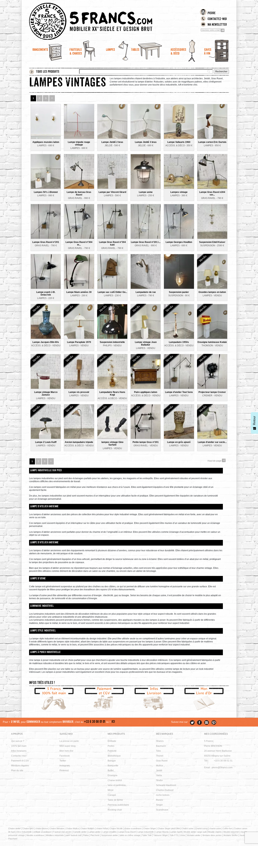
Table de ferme (115, 800)
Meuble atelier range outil (195, 832)
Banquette (113, 765)
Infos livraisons (18, 751)
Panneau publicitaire (118, 805)
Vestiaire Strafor (230, 835)
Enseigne (112, 775)
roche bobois (162, 795)
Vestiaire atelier (194, 835)
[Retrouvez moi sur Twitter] (192, 722)
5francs (160, 741)
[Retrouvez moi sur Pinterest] (213, 722)
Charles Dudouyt (164, 790)
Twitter (62, 760)
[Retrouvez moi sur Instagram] (206, 722)
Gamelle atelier (80, 832)
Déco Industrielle (24, 832)
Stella (159, 775)
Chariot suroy (201, 828)
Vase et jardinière (117, 785)
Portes (111, 746)
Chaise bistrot (115, 780)
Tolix (158, 751)
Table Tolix (147, 835)
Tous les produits (47, 72)
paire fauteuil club (73, 835)
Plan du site (17, 770)
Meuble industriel (231, 832)
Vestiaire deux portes (212, 835)
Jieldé (159, 770)
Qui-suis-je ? (17, 741)
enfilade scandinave (42, 832)
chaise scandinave (132, 828)
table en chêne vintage (130, 835)
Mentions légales (20, 765)
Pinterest (64, 770)
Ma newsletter (217, 25)
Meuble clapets (215, 832)
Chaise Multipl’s (87, 828)
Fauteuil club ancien (62, 832)
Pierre (212, 13)
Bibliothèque (114, 755)
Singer (159, 805)
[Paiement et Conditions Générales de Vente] (104, 699)
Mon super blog (67, 746)
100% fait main (18, 746)
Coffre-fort (227, 828)
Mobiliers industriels (55, 835)
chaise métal (102, 828)
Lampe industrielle (145, 832)
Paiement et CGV (20, 760)
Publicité (112, 751)
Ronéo (159, 800)
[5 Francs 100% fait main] (54, 699)
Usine (182, 835)
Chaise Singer (149, 828)
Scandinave (162, 809)
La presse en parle (69, 741)
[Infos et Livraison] (154, 699)
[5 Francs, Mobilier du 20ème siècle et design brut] (104, 21)
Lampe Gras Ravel (127, 832)
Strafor (159, 780)
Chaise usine (187, 828)
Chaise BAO (28, 828)
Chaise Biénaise (56, 828)
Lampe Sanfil (176, 832)
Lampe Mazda (161, 832)
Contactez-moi (217, 19)
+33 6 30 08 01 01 (94, 722)
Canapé (112, 795)
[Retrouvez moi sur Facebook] (199, 722)
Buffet (111, 770)
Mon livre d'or (66, 751)
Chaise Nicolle (116, 828)
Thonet (159, 755)
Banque (112, 760)
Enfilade (112, 741)
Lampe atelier (94, 832)
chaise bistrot (42, 828)
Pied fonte (95, 835)
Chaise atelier (14, 828)
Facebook (64, 755)
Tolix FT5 (174, 835)
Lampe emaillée (109, 832)
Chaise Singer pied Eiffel (169, 828)
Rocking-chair (115, 809)
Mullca (159, 765)
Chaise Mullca (72, 828)
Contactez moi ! (19, 755)
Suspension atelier (109, 835)
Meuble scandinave (35, 835)
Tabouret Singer (160, 835)
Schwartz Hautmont (166, 785)
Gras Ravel (162, 760)
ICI (113, 722)
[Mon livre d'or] (204, 699)
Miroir (111, 790)
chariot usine (215, 828)
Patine (86, 835)
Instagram (64, 765)
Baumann (161, 746)
